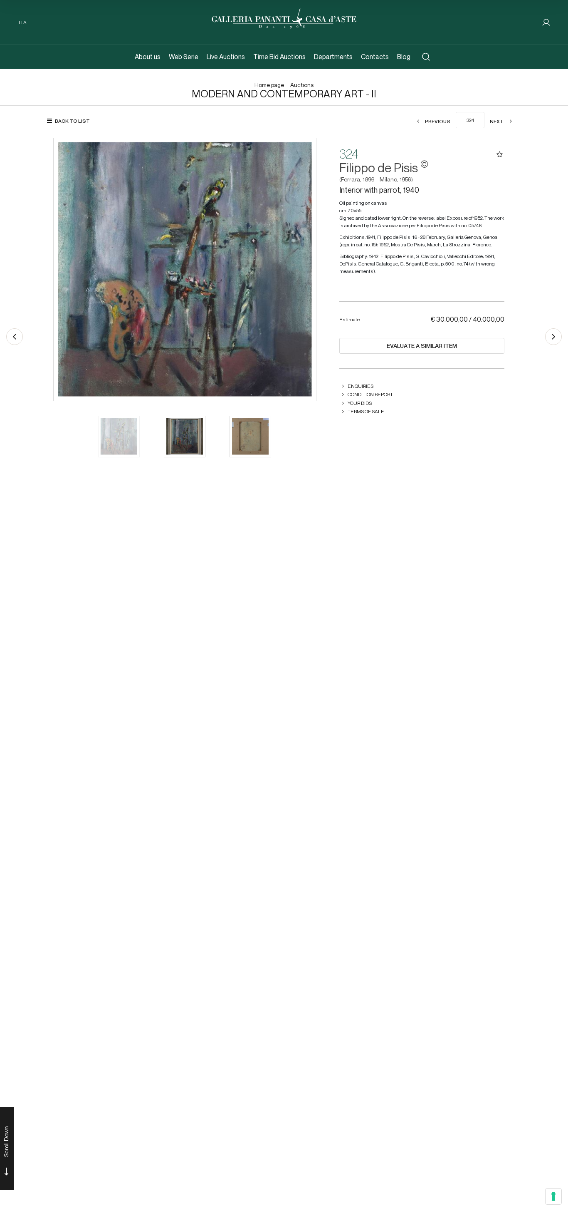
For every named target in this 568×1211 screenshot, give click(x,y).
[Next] (553, 336)
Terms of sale (366, 411)
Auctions (302, 85)
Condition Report (370, 394)
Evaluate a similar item (422, 346)
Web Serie (183, 57)
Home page (269, 85)
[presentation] (68, 269)
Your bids (360, 403)
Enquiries (360, 386)
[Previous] (14, 336)
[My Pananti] (546, 22)
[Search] (426, 57)
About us (148, 57)
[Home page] (284, 17)
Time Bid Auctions (279, 57)
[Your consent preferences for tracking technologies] (553, 1196)
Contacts (375, 57)
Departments (333, 57)
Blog (403, 57)
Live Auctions (226, 57)
